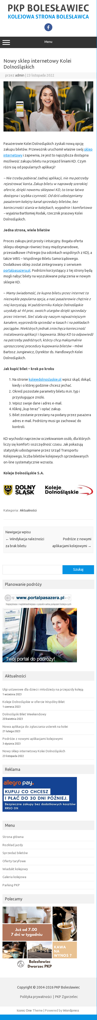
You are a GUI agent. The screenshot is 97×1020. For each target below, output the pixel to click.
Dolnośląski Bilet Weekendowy (24, 714)
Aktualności (28, 510)
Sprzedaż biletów (15, 853)
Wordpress (71, 1010)
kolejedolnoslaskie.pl (45, 379)
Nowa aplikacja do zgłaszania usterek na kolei (35, 726)
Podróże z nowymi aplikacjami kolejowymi (32, 738)
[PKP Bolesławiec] (48, 18)
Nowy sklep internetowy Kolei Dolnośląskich (33, 751)
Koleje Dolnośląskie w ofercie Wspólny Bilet (33, 701)
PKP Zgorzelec (66, 997)
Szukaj (78, 569)
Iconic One (24, 1010)
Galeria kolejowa (14, 877)
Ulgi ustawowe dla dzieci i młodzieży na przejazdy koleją (42, 689)
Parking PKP (11, 885)
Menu (48, 42)
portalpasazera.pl (17, 270)
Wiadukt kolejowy (15, 869)
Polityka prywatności (36, 997)
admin (19, 75)
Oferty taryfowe (14, 861)
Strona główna (13, 836)
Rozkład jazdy (12, 845)
